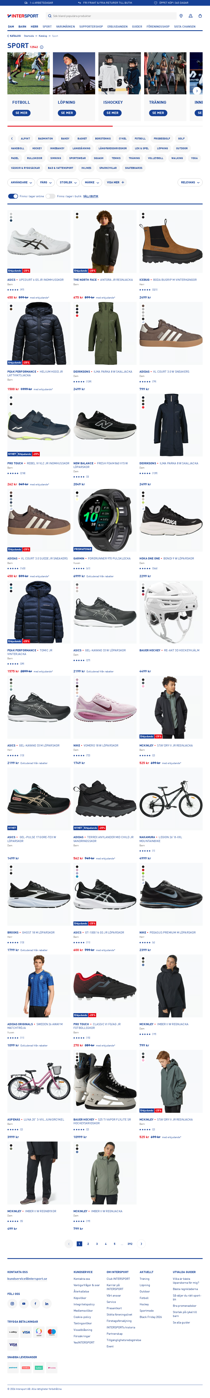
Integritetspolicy (84, 1304)
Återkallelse (81, 1291)
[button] (197, 91)
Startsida (29, 36)
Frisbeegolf (162, 138)
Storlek (66, 182)
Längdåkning (81, 148)
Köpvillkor (80, 1298)
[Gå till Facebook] (36, 1304)
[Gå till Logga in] (190, 15)
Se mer (21, 113)
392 (130, 1243)
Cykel (123, 138)
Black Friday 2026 (151, 1317)
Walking (177, 158)
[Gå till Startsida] (23, 16)
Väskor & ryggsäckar (25, 168)
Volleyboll (155, 158)
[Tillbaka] (12, 139)
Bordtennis (103, 138)
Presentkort (114, 1308)
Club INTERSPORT (118, 1278)
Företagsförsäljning (119, 1320)
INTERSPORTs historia (121, 1327)
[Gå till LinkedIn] (47, 1304)
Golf (181, 138)
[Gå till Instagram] (13, 1304)
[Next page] (141, 1243)
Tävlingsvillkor (83, 1323)
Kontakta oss (82, 1278)
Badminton (45, 138)
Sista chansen (184, 26)
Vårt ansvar (114, 1295)
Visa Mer (113, 182)
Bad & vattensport (60, 168)
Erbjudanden (117, 26)
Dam (11, 26)
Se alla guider (181, 1322)
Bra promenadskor (184, 1305)
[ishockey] (119, 73)
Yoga (194, 158)
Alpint (25, 138)
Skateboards (133, 168)
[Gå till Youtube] (24, 1304)
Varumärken (65, 26)
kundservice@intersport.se (27, 1279)
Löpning (162, 148)
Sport (47, 26)
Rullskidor (34, 158)
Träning (134, 158)
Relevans (188, 182)
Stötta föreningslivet (119, 1314)
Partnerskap (115, 1333)
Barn (22, 26)
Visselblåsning (83, 1329)
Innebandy (57, 148)
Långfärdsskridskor (113, 148)
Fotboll (140, 138)
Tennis (116, 158)
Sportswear (77, 158)
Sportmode (147, 1310)
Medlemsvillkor (83, 1310)
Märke (90, 182)
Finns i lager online (32, 196)
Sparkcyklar (108, 168)
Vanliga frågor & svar (87, 1285)
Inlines (86, 168)
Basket (82, 138)
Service (111, 1301)
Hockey (37, 148)
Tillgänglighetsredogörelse (124, 1340)
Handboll (17, 148)
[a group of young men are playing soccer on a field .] (28, 73)
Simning (55, 158)
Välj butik (90, 196)
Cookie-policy (82, 1317)
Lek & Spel (142, 148)
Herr (34, 26)
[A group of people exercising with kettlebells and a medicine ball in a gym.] (165, 73)
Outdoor (182, 148)
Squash (99, 158)
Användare (19, 182)
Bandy (65, 138)
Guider (137, 26)
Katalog (15, 36)
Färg (43, 182)
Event (110, 1346)
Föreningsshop (158, 26)
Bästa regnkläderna (185, 1289)
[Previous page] (68, 1243)
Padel (15, 158)
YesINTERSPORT (84, 1342)
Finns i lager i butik (69, 196)
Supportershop (91, 26)
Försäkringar (82, 1336)
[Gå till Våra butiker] (181, 15)
